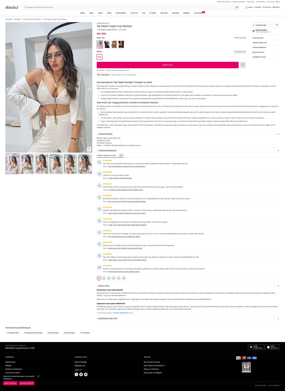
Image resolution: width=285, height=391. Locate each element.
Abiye (91, 13)
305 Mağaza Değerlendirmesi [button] (108, 30)
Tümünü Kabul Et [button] (26, 383)
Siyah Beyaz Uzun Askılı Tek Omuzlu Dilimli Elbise (127, 260)
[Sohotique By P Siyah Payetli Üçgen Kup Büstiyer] (107, 44)
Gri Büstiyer (85, 333)
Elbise (82, 13)
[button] (238, 7)
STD (99, 57)
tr (279, 2)
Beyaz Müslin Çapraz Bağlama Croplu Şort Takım (127, 213)
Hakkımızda (250, 2)
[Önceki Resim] (8, 89)
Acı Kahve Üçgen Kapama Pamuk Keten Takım (125, 190)
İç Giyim (153, 13)
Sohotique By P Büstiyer (32, 19)
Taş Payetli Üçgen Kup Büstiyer (54, 19)
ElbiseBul (8, 19)
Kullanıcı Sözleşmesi (13, 369)
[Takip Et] (277, 25)
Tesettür (134, 13)
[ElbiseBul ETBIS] (246, 367)
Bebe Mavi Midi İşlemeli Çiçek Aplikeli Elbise (125, 248)
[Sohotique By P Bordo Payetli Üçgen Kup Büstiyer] (121, 44)
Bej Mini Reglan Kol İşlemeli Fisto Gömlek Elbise (126, 166)
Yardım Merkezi (261, 2)
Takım (100, 13)
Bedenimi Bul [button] (241, 51)
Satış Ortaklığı (80, 362)
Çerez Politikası (274, 385)
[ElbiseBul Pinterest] (81, 374)
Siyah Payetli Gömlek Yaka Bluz (120, 178)
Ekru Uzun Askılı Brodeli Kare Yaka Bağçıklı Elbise (127, 201)
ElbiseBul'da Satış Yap (223, 2)
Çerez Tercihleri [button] (261, 385)
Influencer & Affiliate (238, 2)
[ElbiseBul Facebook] (76, 374)
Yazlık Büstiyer (70, 333)
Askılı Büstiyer (53, 333)
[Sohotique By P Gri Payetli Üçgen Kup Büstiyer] (114, 44)
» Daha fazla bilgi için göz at (115, 313)
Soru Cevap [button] (122, 30)
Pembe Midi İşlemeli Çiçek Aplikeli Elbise (123, 271)
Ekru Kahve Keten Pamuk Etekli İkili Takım (124, 236)
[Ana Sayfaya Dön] (11, 7)
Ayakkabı (175, 13)
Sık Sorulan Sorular (152, 362)
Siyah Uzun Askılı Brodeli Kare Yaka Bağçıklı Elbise (127, 225)
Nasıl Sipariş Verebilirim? (154, 365)
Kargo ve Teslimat (151, 369)
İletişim (8, 365)
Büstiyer (18, 19)
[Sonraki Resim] (89, 89)
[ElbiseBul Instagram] (86, 374)
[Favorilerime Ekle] (243, 65)
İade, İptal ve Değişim (153, 372)
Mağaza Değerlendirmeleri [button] (109, 155)
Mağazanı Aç (80, 365)
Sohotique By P (103, 23)
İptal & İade (271, 2)
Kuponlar (199, 12)
